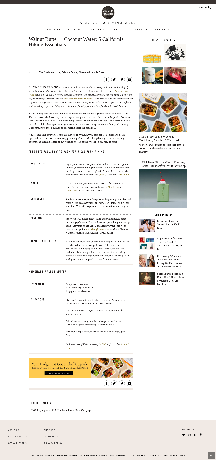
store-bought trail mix (97, 229)
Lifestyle (140, 30)
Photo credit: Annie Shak (91, 72)
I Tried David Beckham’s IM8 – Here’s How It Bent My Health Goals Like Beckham (170, 279)
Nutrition (75, 30)
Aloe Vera (112, 187)
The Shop (162, 30)
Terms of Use (52, 437)
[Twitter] (183, 434)
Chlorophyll (72, 190)
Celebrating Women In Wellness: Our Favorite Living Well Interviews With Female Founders (169, 261)
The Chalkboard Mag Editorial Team (58, 72)
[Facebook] (195, 434)
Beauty (119, 30)
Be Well (102, 344)
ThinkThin (123, 174)
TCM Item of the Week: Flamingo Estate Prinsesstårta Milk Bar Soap (163, 164)
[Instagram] (189, 434)
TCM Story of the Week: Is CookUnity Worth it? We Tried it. (160, 138)
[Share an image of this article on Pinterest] (122, 79)
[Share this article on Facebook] (106, 79)
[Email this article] (129, 79)
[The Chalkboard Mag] (108, 12)
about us (13, 430)
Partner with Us (18, 437)
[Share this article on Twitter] (114, 79)
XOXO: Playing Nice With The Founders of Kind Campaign (60, 410)
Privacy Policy (53, 443)
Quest (102, 174)
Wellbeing (99, 30)
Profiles (54, 30)
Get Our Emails (17, 443)
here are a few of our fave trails (78, 99)
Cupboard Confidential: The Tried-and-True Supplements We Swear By (169, 244)
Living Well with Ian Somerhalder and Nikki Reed (169, 224)
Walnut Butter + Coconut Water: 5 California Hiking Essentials (76, 42)
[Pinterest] (200, 434)
